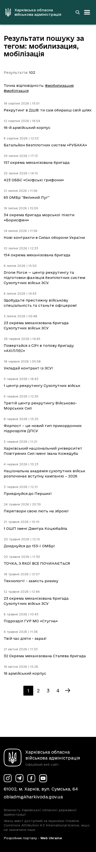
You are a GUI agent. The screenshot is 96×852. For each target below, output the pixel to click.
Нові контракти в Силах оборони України (44, 237)
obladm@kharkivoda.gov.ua (33, 796)
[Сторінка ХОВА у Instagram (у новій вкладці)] (8, 778)
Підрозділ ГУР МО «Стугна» (31, 621)
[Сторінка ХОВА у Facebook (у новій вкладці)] (31, 778)
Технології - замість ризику (31, 581)
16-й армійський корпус (27, 127)
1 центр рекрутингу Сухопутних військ (42, 385)
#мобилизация (59, 85)
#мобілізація (16, 91)
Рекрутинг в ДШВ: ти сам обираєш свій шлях (48, 110)
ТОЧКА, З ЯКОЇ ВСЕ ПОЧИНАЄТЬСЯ (37, 563)
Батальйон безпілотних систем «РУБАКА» (45, 145)
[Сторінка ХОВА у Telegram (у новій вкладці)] (19, 778)
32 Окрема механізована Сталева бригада (45, 656)
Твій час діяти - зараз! (25, 638)
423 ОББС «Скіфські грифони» (34, 180)
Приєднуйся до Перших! (28, 493)
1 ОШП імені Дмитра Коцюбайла (35, 528)
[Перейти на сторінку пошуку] (77, 12)
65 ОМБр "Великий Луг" (26, 197)
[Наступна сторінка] (68, 691)
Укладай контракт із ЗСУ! (28, 368)
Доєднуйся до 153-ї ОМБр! (29, 546)
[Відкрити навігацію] (87, 12)
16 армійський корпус (25, 673)
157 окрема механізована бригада (37, 162)
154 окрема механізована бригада (37, 255)
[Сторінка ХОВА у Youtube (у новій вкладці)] (43, 778)
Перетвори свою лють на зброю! (36, 511)
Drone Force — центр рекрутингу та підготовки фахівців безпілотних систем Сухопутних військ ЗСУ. (44, 277)
